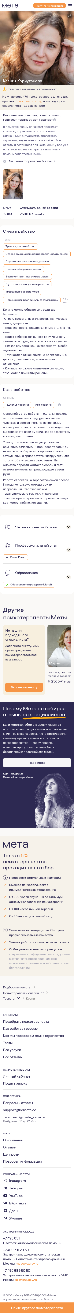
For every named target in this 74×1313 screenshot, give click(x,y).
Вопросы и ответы (18, 1102)
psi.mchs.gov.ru (25, 1279)
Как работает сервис (20, 1028)
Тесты (8, 1042)
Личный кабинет (16, 1076)
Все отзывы (12, 1056)
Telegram (16, 1188)
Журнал (15, 1218)
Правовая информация (22, 1161)
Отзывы (10, 1147)
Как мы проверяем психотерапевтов (33, 1035)
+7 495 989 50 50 (16, 1270)
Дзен (13, 1210)
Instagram (17, 1180)
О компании (13, 1140)
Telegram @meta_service (24, 1117)
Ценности (11, 1154)
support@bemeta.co (19, 1109)
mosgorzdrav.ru (27, 1263)
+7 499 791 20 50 (16, 1249)
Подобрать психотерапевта (26, 1021)
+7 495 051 (11, 1238)
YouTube (16, 1195)
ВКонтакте (18, 1203)
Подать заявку (15, 1083)
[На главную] (10, 6)
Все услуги (12, 1049)
